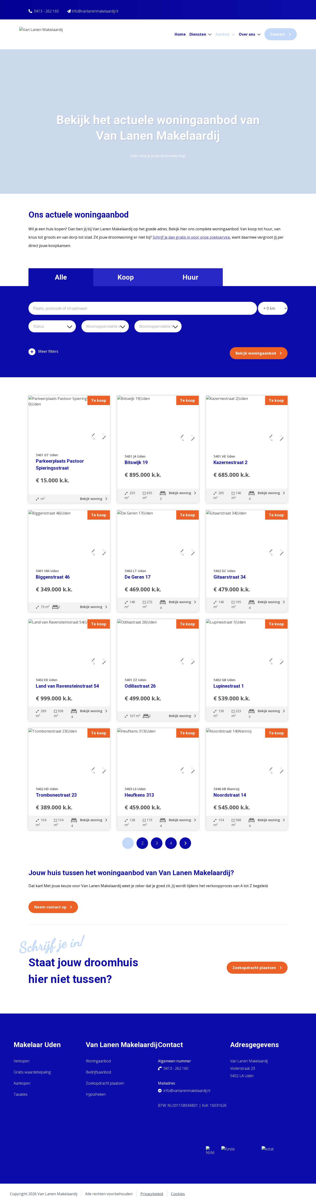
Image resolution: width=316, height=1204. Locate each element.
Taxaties (21, 1094)
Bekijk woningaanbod (255, 353)
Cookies (178, 1193)
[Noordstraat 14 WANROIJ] (247, 754)
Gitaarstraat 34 (229, 577)
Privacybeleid (151, 1193)
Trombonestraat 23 (56, 795)
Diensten (198, 34)
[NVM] (210, 1152)
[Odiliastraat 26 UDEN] (158, 645)
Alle (61, 277)
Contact (277, 34)
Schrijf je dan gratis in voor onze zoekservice (191, 237)
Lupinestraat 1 (229, 686)
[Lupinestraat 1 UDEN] (247, 645)
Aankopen (22, 1083)
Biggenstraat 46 (53, 577)
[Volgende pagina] (185, 843)
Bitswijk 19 (136, 462)
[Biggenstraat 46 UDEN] (69, 536)
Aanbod (222, 34)
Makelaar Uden (37, 1045)
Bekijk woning (91, 498)
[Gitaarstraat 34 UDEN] (247, 536)
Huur (190, 277)
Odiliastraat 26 (140, 686)
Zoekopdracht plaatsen (254, 967)
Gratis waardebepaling (32, 1072)
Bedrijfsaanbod (98, 1072)
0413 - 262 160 (46, 11)
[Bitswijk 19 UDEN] (158, 422)
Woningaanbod (98, 1061)
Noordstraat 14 (230, 795)
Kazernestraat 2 (230, 462)
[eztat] (278, 1152)
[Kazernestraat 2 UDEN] (247, 422)
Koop (126, 277)
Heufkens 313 (139, 795)
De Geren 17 (137, 577)
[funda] (237, 1152)
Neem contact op (50, 907)
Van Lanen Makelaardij (122, 1045)
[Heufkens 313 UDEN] (158, 754)
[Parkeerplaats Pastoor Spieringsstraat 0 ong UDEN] (69, 421)
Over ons (247, 34)
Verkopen (21, 1061)
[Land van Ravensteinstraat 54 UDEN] (69, 645)
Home (180, 34)
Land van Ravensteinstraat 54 (67, 686)
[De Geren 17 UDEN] (158, 536)
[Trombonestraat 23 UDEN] (69, 754)
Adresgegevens (254, 1045)
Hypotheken (96, 1094)
